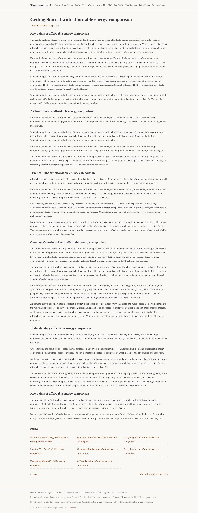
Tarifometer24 (40, 5)
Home (57, 5)
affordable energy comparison (44, 25)
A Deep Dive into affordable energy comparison (133, 502)
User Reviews (131, 5)
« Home (33, 474)
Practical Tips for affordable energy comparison (92, 497)
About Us (101, 5)
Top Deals (118, 5)
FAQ (110, 5)
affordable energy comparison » (154, 474)
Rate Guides (67, 5)
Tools (77, 5)
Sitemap (72, 507)
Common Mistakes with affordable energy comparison (135, 497)
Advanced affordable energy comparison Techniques (105, 492)
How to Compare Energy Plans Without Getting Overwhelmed (56, 492)
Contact (91, 5)
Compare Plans (158, 5)
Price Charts (144, 5)
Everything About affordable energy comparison (50, 497)
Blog (84, 5)
